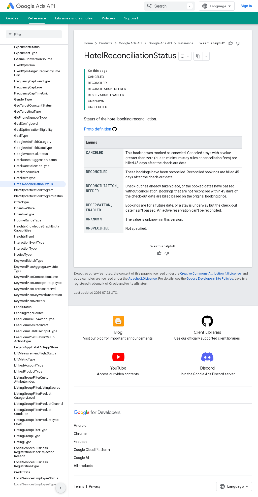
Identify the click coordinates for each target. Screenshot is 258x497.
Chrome (80, 434)
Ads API (45, 6)
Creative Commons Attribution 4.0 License (210, 273)
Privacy (95, 486)
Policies (108, 18)
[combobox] (169, 6)
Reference (37, 18)
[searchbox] (34, 34)
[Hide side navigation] (61, 488)
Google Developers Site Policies (209, 278)
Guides (12, 18)
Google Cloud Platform (92, 450)
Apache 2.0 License (142, 278)
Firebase (80, 442)
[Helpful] (230, 43)
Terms (79, 486)
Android (80, 425)
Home (88, 43)
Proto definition (98, 129)
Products (105, 43)
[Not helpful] (238, 43)
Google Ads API (130, 43)
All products (83, 466)
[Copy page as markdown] (198, 56)
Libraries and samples (74, 18)
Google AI (81, 458)
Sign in (246, 6)
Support (131, 18)
